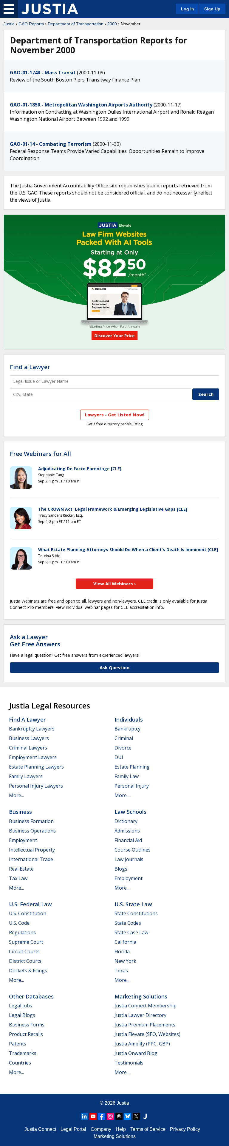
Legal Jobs (20, 1005)
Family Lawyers (26, 776)
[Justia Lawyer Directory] (144, 1116)
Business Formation (31, 821)
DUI (118, 757)
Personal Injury (131, 786)
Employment (23, 840)
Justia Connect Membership (145, 1005)
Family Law (126, 776)
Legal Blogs (22, 1015)
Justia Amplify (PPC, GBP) (142, 1043)
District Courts (25, 961)
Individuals (128, 719)
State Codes (127, 923)
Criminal (123, 738)
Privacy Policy (185, 1129)
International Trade (31, 859)
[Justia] (49, 9)
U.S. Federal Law (30, 904)
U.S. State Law (133, 904)
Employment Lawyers (33, 757)
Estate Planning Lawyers (36, 767)
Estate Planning (132, 767)
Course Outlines (132, 849)
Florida (122, 951)
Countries (20, 1062)
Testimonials (128, 1062)
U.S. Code (19, 923)
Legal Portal (73, 1129)
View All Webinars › (114, 584)
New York (125, 961)
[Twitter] (136, 1116)
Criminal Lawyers (28, 747)
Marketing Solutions (140, 996)
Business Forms (26, 1024)
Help (121, 1129)
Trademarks (22, 1053)
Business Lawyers (29, 738)
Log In (187, 9)
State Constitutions (136, 913)
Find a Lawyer (30, 367)
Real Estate (21, 869)
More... (16, 795)
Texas (121, 970)
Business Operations (32, 830)
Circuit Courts (24, 951)
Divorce (122, 747)
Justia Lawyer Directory (140, 1015)
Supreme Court (26, 942)
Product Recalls (26, 1034)
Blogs (120, 869)
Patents (17, 1043)
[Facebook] (101, 1116)
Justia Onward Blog (135, 1053)
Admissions (127, 830)
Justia (9, 23)
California (125, 942)
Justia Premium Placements (144, 1024)
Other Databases (31, 996)
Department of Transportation (75, 23)
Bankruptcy (127, 728)
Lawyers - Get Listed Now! (114, 415)
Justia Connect (40, 1129)
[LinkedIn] (84, 1116)
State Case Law (131, 932)
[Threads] (119, 1116)
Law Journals (128, 859)
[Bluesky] (127, 1116)
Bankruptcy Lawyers (32, 728)
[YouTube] (93, 1116)
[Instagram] (110, 1116)
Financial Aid (128, 840)
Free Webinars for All (40, 453)
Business (20, 811)
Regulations (22, 932)
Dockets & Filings (28, 970)
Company (101, 1129)
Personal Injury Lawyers (36, 786)
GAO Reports (31, 23)
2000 (112, 23)
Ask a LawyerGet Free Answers (35, 640)
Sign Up (212, 9)
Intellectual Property (32, 849)
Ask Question (114, 667)
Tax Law (18, 878)
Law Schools (130, 811)
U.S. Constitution (27, 913)
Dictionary (125, 821)
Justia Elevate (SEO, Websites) (147, 1034)
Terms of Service (147, 1129)
